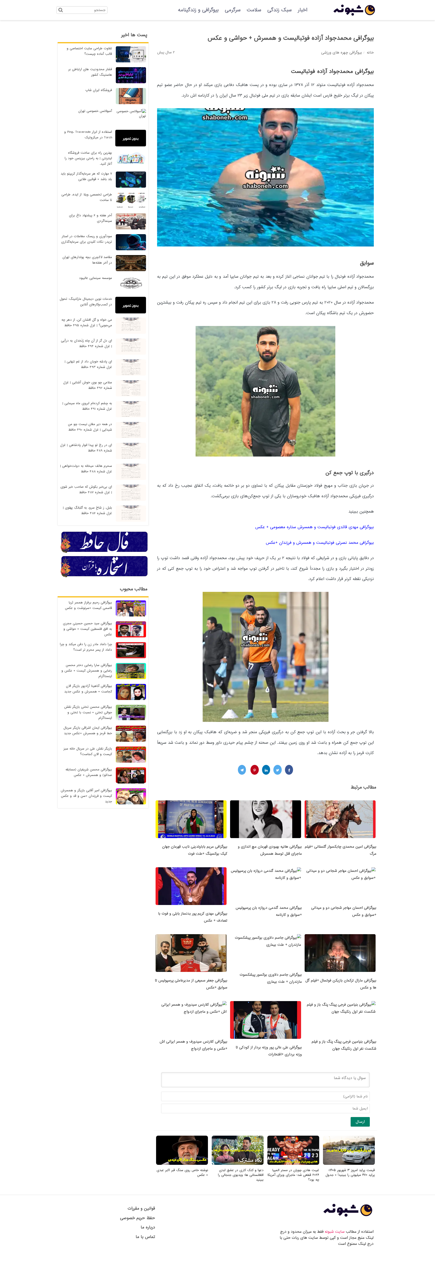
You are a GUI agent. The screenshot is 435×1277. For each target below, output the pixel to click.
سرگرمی (233, 10)
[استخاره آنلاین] (104, 576)
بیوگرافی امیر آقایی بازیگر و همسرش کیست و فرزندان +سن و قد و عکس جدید (86, 796)
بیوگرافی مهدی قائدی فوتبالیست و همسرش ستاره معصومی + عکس (314, 527)
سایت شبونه (335, 1232)
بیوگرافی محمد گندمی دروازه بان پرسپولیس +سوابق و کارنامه (269, 911)
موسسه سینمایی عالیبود (95, 278)
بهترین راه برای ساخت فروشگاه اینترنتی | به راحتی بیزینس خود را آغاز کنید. (88, 158)
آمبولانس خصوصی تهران (95, 111)
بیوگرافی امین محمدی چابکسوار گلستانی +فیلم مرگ (340, 850)
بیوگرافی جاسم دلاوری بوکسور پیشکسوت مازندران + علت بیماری (271, 978)
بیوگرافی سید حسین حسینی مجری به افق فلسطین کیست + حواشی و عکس (87, 629)
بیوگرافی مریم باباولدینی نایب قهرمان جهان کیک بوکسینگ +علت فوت (194, 850)
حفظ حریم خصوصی (137, 1218)
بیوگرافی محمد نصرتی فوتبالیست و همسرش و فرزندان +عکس (320, 543)
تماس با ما (145, 1237)
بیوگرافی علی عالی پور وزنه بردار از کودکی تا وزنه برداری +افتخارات (269, 1051)
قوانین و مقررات (141, 1208)
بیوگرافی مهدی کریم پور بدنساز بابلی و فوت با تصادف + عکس (192, 917)
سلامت (254, 10)
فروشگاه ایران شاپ (98, 90)
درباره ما (148, 1227)
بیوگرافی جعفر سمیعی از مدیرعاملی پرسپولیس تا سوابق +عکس (191, 984)
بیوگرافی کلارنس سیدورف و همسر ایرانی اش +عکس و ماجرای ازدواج (193, 1045)
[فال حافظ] (104, 552)
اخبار (302, 10)
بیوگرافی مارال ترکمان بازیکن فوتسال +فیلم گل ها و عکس (340, 984)
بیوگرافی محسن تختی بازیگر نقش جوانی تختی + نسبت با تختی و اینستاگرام (88, 712)
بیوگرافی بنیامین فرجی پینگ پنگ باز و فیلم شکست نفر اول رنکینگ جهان (344, 1045)
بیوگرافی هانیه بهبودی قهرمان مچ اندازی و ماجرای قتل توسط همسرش (270, 850)
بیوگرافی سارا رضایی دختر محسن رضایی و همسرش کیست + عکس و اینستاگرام (86, 671)
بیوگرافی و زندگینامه (198, 10)
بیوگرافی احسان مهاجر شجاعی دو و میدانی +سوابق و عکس (343, 911)
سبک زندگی (279, 10)
